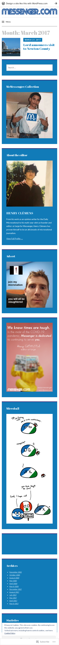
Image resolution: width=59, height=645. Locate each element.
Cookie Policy (9, 633)
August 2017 (14, 592)
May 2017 (13, 598)
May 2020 (13, 581)
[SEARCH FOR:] (29, 67)
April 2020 (13, 584)
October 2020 (14, 575)
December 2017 (15, 589)
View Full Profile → (14, 238)
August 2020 (14, 578)
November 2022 (15, 572)
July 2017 (12, 595)
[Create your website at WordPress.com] (29, 3)
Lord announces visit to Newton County (39, 47)
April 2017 (13, 601)
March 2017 (13, 604)
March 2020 (13, 586)
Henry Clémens (19, 213)
